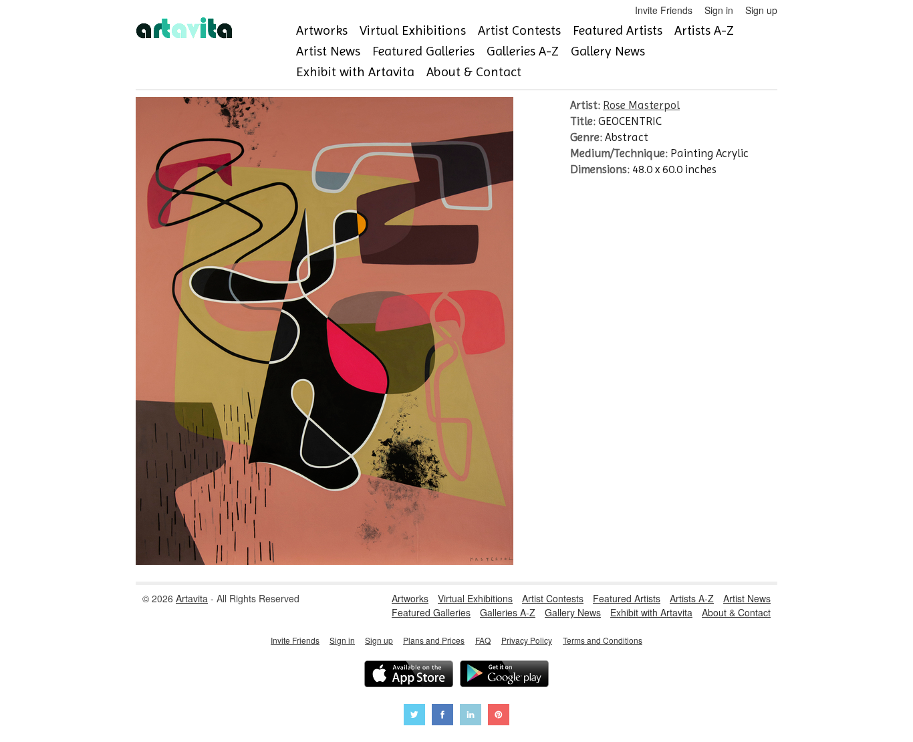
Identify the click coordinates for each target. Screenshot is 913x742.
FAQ (483, 640)
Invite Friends (663, 10)
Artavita (192, 598)
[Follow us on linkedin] (470, 716)
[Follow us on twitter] (414, 716)
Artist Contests (519, 30)
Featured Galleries (423, 51)
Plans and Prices (434, 640)
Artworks (322, 30)
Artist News (328, 51)
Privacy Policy (526, 640)
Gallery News (608, 51)
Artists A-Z (704, 30)
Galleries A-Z (523, 51)
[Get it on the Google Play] (504, 675)
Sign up (761, 10)
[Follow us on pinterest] (498, 716)
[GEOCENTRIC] (324, 561)
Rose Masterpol (641, 105)
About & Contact (473, 72)
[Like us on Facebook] (442, 716)
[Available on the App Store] (408, 675)
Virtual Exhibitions (413, 30)
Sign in (718, 10)
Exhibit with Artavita (355, 72)
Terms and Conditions (602, 640)
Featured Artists (617, 30)
